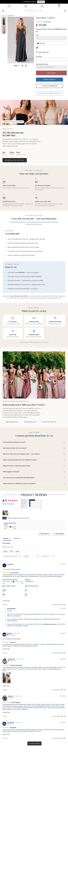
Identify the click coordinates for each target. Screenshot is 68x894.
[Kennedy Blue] (34, 11)
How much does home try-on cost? (14, 442)
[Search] (65, 11)
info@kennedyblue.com (49, 624)
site (11, 551)
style (17, 551)
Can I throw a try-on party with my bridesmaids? (18, 478)
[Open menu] (3, 11)
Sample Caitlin (6, 600)
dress (5, 551)
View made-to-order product (49, 93)
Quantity (39, 57)
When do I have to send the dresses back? (16, 466)
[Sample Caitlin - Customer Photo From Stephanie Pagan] (5, 513)
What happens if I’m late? (11, 472)
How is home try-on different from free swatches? (19, 483)
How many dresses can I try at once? (15, 448)
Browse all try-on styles (14, 160)
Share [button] (5, 604)
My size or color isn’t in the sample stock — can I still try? (21, 454)
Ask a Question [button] (45, 533)
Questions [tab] (16, 538)
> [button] (34, 743)
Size (37, 35)
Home (2, 15)
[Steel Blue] (37, 48)
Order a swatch (49, 79)
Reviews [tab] (5, 538)
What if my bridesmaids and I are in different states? (20, 460)
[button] (62, 604)
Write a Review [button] (60, 533)
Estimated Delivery (42, 64)
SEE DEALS (41, 1)
